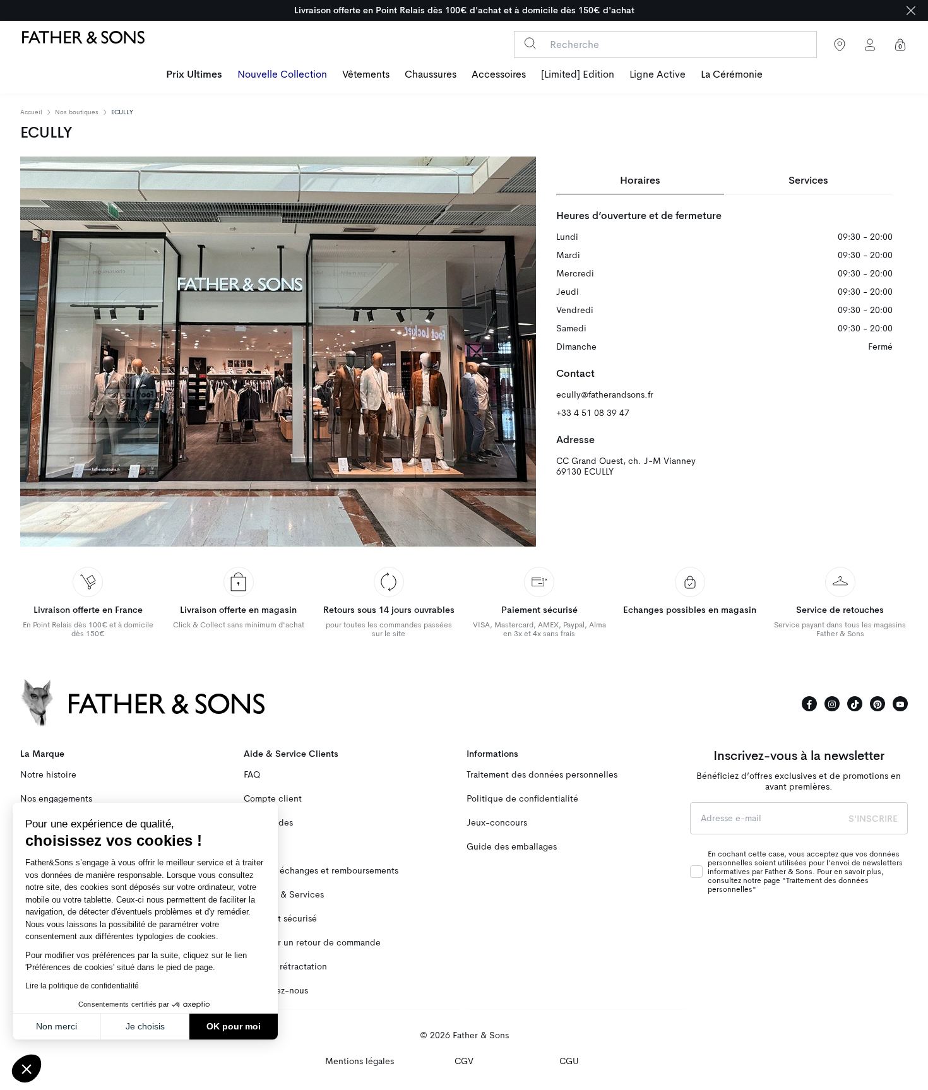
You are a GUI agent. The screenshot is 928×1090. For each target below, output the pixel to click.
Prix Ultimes (194, 74)
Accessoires (499, 74)
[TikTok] (854, 703)
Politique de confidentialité (522, 798)
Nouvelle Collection (282, 74)
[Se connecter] (869, 44)
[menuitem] (194, 75)
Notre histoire (48, 774)
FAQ (252, 774)
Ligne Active (657, 74)
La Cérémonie (732, 74)
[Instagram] (832, 703)
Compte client (273, 798)
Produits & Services (284, 894)
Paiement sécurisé (280, 918)
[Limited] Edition (577, 74)
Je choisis (145, 1026)
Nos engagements (56, 798)
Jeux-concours (497, 822)
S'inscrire (873, 818)
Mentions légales (359, 1061)
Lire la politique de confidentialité (82, 985)
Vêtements (366, 74)
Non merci (56, 1026)
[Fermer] (910, 10)
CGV (464, 1061)
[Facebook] (809, 703)
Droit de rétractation (285, 966)
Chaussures (430, 74)
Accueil (31, 112)
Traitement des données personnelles (542, 774)
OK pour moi (233, 1026)
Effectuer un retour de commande (312, 942)
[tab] (640, 180)
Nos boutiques (76, 112)
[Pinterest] (877, 703)
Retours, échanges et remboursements (321, 870)
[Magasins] (839, 44)
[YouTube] (900, 703)
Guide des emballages (512, 846)
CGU (569, 1061)
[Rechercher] (530, 43)
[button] (26, 1068)
